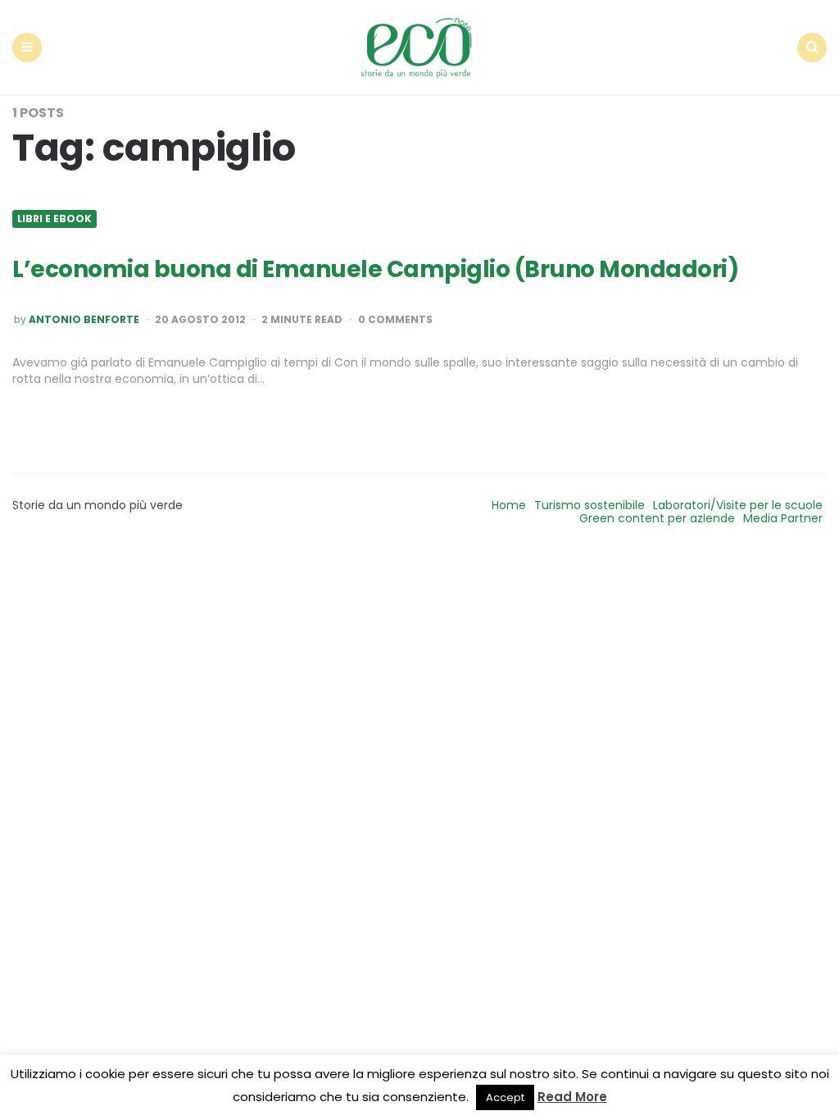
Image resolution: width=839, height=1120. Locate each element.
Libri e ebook (54, 219)
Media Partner (783, 518)
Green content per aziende (657, 518)
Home (509, 505)
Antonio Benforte (84, 320)
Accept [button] (505, 1097)
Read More (572, 1096)
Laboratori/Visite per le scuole (738, 505)
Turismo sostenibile (589, 505)
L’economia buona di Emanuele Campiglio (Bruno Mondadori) (375, 269)
